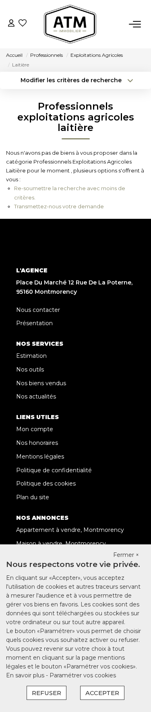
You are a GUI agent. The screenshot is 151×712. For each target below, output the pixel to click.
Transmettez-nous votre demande (59, 206)
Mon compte (34, 429)
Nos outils (30, 369)
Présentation (34, 323)
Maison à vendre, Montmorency (61, 543)
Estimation (31, 355)
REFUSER (46, 693)
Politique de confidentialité (54, 470)
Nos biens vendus (41, 383)
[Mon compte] (11, 24)
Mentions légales (40, 456)
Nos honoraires (37, 442)
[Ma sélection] (23, 24)
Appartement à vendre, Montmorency (70, 529)
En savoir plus (26, 675)
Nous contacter (38, 309)
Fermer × (126, 554)
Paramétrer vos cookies (83, 675)
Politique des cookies (46, 483)
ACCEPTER (102, 693)
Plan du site (32, 497)
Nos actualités (36, 396)
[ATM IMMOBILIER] (70, 24)
